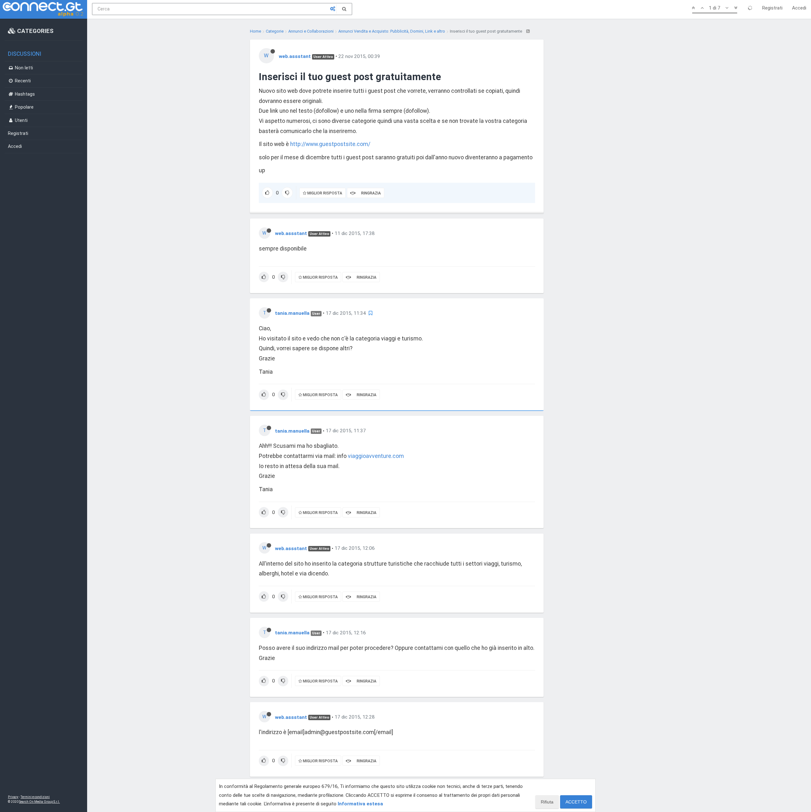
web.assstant (295, 56)
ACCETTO (576, 801)
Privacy (13, 797)
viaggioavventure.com (376, 456)
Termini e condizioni (35, 797)
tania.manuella (292, 313)
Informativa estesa (360, 804)
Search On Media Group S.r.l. (39, 801)
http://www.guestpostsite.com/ (330, 144)
